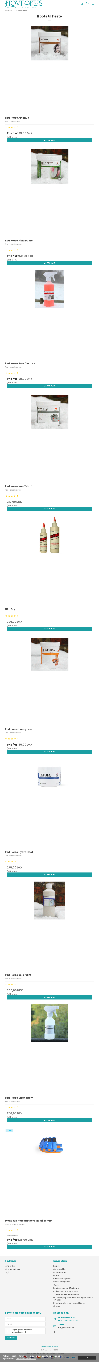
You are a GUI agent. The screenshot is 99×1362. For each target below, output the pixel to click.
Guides (56, 1285)
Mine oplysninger (12, 1269)
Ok (87, 1357)
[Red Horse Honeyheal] (49, 680)
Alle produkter (59, 1269)
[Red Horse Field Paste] (49, 192)
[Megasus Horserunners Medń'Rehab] (49, 1171)
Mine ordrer (10, 1266)
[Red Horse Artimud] (49, 69)
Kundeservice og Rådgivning (66, 1288)
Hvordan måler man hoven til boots (69, 1303)
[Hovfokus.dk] (23, 4)
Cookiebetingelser (61, 1281)
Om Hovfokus (59, 1272)
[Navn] (25, 1318)
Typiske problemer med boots (66, 1294)
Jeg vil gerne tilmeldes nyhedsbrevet (22, 1330)
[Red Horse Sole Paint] (49, 926)
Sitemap (57, 1306)
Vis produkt (49, 140)
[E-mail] (25, 1324)
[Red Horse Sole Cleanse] (49, 314)
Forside (56, 1266)
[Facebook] (54, 1332)
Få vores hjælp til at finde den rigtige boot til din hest (73, 1298)
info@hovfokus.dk (66, 1327)
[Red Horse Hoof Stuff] (49, 437)
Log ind (8, 1272)
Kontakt (56, 1275)
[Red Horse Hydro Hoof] (49, 803)
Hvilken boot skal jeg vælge (65, 1291)
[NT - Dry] (49, 560)
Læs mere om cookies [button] (26, 1358)
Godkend (11, 1337)
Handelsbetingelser (62, 1278)
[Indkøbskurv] (87, 4)
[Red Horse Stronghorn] (49, 1049)
